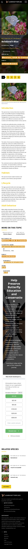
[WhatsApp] (18, 77)
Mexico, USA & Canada (14, 240)
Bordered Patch (20, 234)
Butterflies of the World (11, 38)
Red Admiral (14, 458)
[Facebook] (8, 77)
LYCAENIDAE (9, 64)
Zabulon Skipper (7, 234)
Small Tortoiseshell (16, 467)
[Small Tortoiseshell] (5, 468)
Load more (6, 486)
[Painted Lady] (5, 478)
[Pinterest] (15, 77)
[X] (11, 77)
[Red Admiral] (5, 458)
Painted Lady (14, 477)
